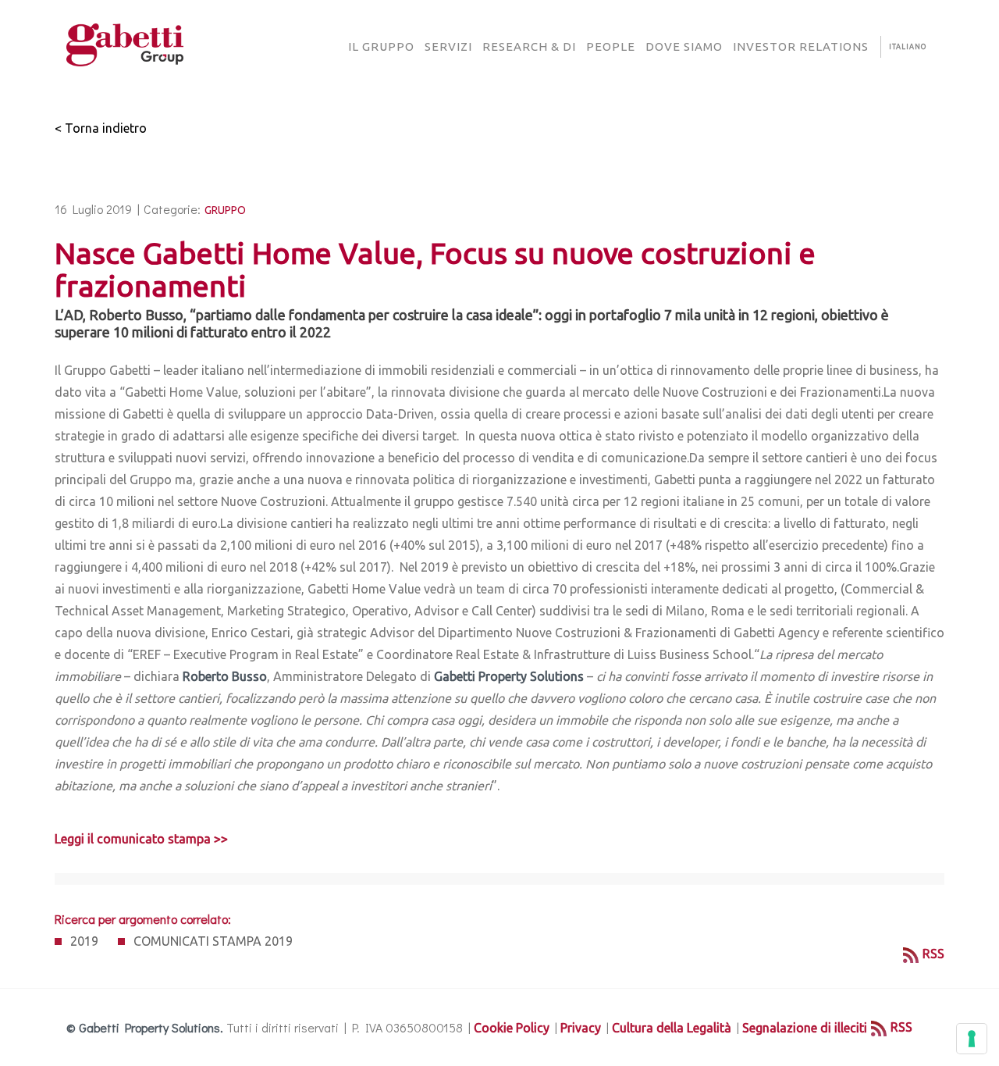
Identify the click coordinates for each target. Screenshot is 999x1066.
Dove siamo (684, 46)
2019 (84, 941)
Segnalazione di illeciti (804, 1028)
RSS (933, 954)
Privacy (580, 1028)
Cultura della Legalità (671, 1028)
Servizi (448, 46)
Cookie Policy (511, 1028)
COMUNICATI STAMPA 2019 (213, 941)
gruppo (225, 210)
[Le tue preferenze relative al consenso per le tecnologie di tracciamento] (972, 1039)
